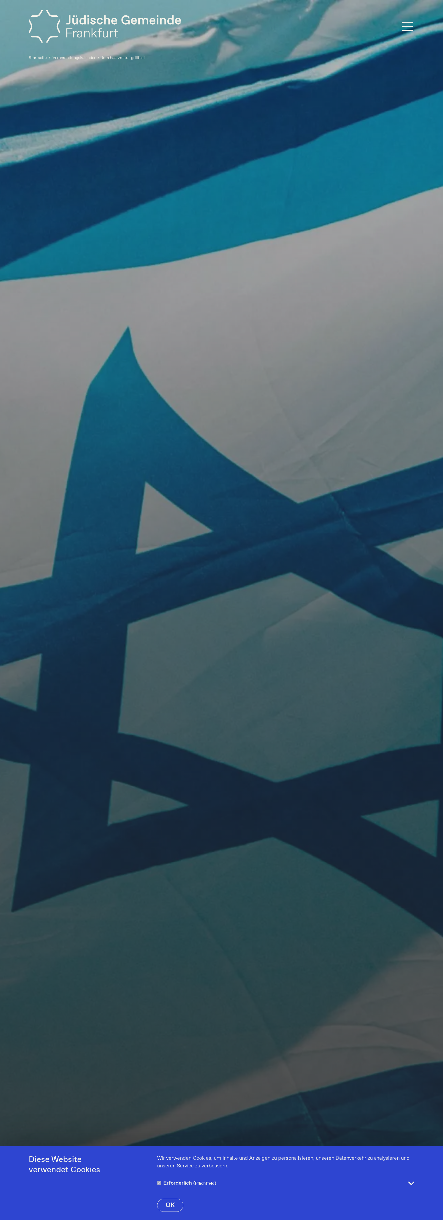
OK (170, 1205)
